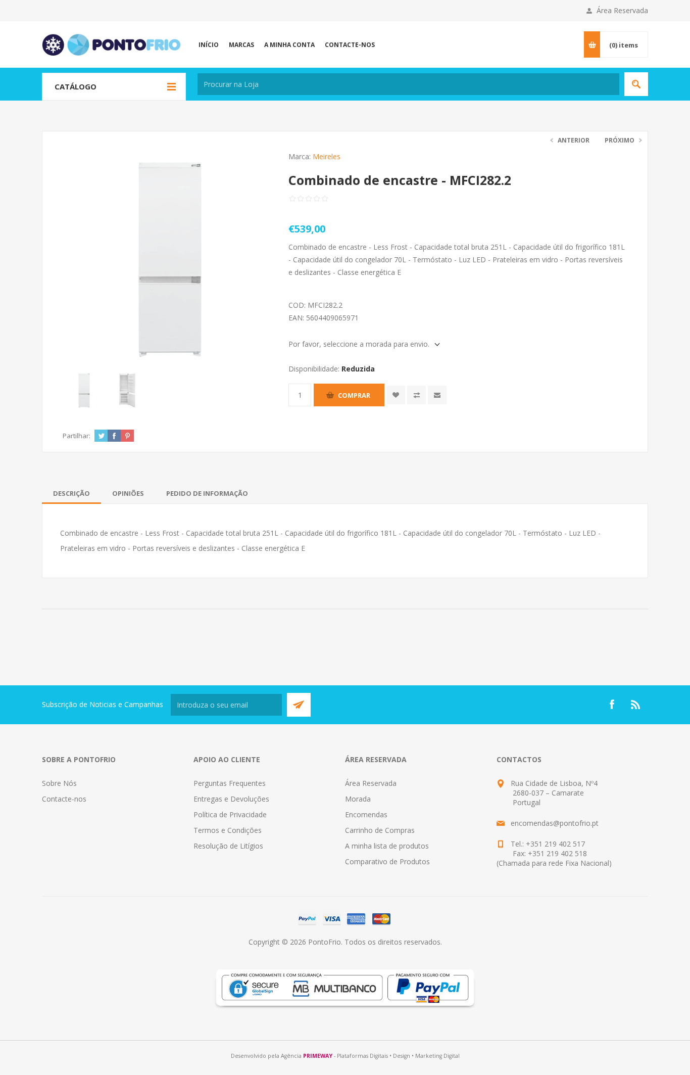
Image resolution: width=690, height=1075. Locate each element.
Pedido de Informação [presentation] (207, 493)
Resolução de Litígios (228, 846)
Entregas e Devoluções (231, 799)
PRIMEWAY (317, 1055)
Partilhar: (76, 435)
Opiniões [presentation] (128, 493)
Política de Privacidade (230, 814)
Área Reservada (622, 10)
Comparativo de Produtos (387, 861)
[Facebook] (612, 704)
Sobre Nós (59, 783)
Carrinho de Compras (380, 830)
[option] (84, 390)
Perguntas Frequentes (229, 783)
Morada (358, 799)
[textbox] (408, 84)
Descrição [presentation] (71, 493)
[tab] (71, 493)
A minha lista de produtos (387, 846)
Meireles (326, 156)
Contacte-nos (64, 799)
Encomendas (366, 814)
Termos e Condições (227, 830)
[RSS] (636, 704)
